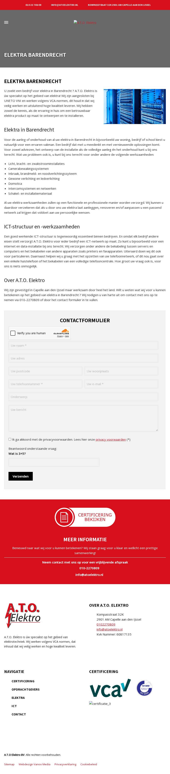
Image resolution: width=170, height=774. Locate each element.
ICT (14, 706)
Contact (19, 714)
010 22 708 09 (33, 4)
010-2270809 (89, 568)
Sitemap (9, 764)
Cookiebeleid (88, 764)
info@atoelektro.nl (64, 4)
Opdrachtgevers (26, 689)
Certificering (23, 681)
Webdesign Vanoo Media (34, 764)
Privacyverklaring (65, 764)
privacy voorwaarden (111, 439)
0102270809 (106, 624)
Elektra (18, 698)
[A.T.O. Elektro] (85, 22)
